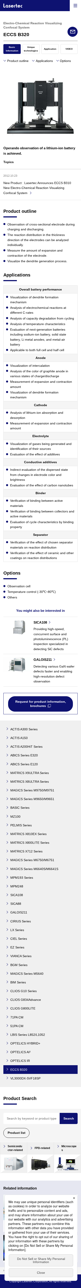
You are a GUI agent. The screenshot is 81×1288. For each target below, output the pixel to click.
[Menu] (75, 5)
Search (68, 1118)
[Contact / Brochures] (73, 32)
